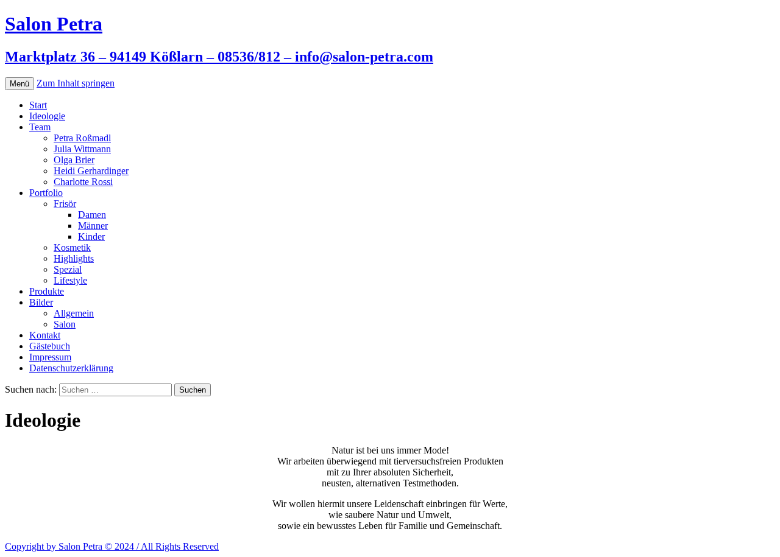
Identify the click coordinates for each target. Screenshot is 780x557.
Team (40, 127)
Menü (19, 83)
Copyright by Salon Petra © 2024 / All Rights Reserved (112, 546)
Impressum (50, 357)
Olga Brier (74, 160)
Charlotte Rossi (83, 182)
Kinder (91, 236)
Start (38, 105)
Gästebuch (49, 346)
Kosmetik (72, 247)
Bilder (41, 302)
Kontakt (44, 335)
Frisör (65, 203)
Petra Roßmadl (82, 138)
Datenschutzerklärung (71, 368)
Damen (92, 214)
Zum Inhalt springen (76, 83)
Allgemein (74, 313)
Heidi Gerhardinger (91, 171)
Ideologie (47, 116)
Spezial (68, 269)
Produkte (46, 291)
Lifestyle (70, 280)
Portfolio (46, 192)
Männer (93, 225)
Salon (65, 324)
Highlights (74, 258)
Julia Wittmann (82, 149)
